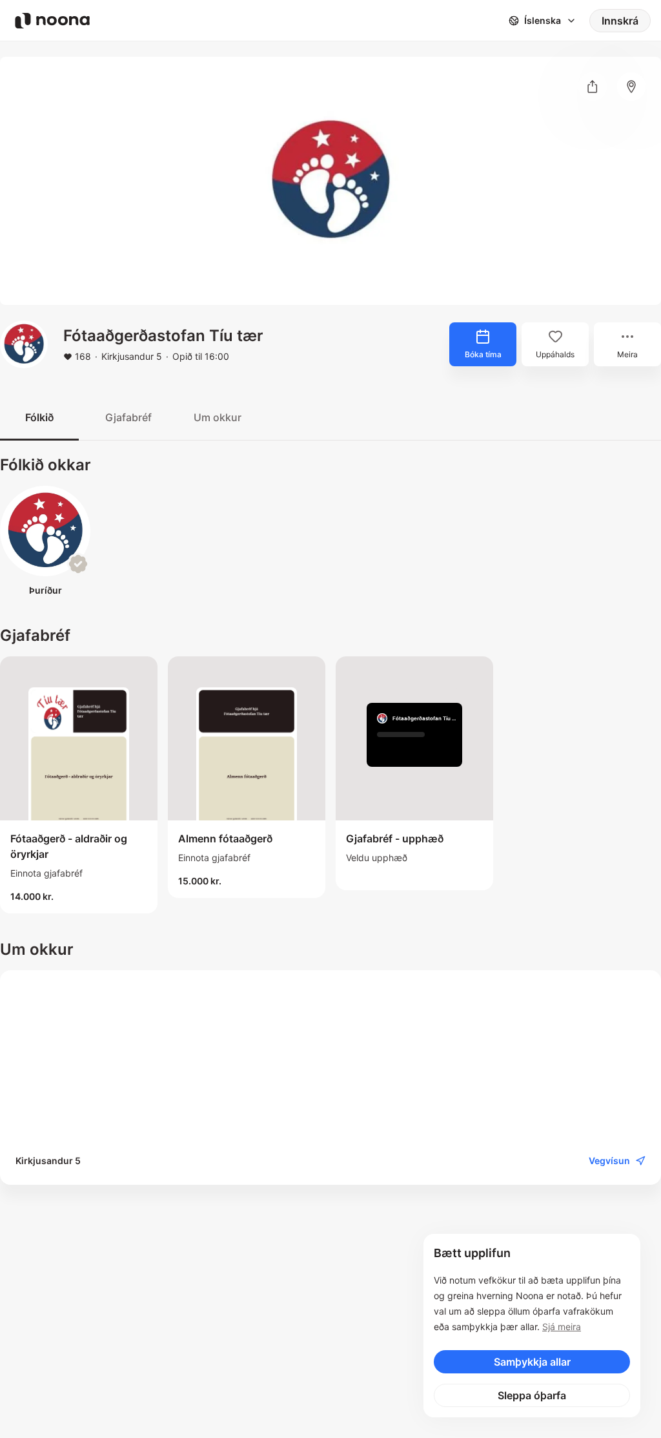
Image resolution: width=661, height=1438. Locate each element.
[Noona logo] (52, 20)
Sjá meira (561, 1326)
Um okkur (217, 417)
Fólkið (39, 417)
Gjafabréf (128, 417)
